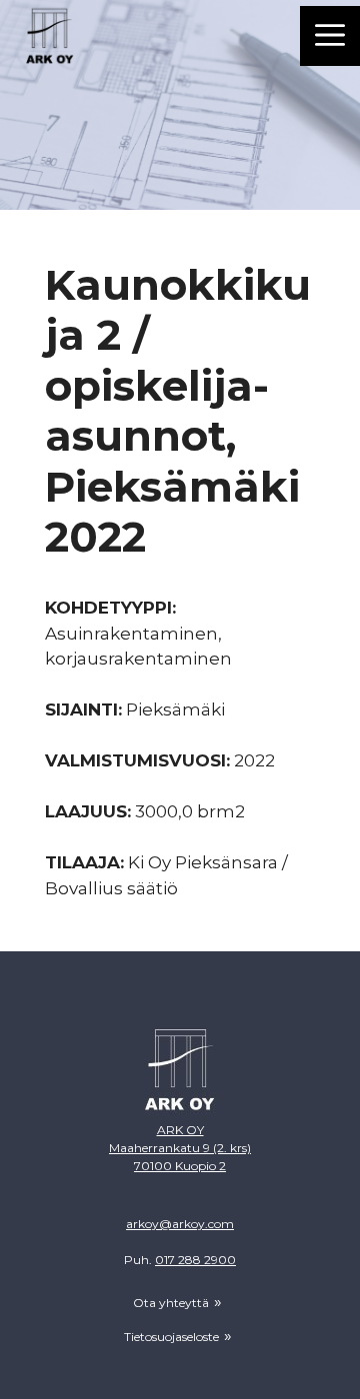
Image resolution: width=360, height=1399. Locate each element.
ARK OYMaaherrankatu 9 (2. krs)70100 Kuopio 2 (180, 1147)
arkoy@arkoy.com (180, 1223)
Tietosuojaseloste (171, 1336)
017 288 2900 (195, 1259)
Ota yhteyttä (171, 1302)
